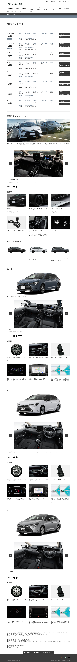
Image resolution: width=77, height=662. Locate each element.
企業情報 (47, 1)
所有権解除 (59, 1)
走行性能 (30, 17)
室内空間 (24, 17)
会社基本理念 (53, 1)
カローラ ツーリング (11, 14)
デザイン (17, 17)
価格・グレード (10, 17)
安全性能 (36, 17)
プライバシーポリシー (66, 1)
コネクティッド (44, 17)
